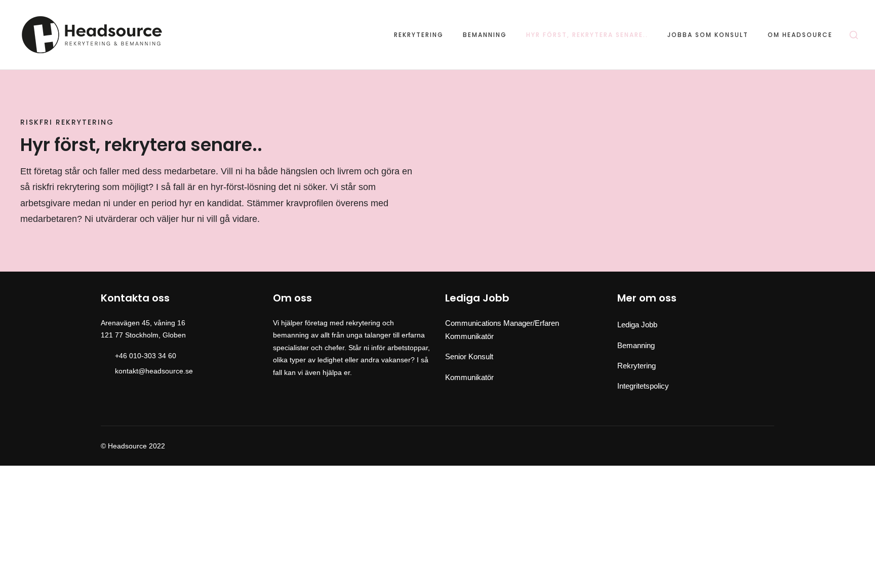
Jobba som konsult (707, 35)
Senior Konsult (469, 356)
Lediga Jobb (637, 324)
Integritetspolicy (643, 386)
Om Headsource (800, 35)
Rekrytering (419, 35)
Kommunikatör (469, 377)
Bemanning (485, 35)
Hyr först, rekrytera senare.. (587, 35)
